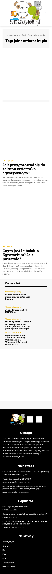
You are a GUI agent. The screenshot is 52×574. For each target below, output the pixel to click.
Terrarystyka (9, 160)
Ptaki (5, 517)
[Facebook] (30, 419)
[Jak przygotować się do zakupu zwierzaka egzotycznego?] (26, 130)
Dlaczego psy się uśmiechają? (16, 506)
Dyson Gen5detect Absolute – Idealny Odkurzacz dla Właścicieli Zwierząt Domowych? (16, 340)
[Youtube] (39, 419)
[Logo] (26, 13)
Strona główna (13, 35)
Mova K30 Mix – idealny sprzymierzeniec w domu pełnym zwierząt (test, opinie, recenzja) (18, 325)
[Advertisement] (26, 74)
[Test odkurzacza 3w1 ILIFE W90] (40, 309)
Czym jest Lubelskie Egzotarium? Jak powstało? (21, 254)
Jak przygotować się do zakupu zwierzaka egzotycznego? (24, 168)
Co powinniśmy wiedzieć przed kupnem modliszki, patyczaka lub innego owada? (25, 522)
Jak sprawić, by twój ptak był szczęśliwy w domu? (25, 514)
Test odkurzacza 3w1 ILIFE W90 (16, 310)
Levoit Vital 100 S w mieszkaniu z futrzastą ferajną (17, 296)
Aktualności (8, 246)
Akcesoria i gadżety (13, 292)
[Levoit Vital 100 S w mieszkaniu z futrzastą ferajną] (40, 295)
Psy (4, 510)
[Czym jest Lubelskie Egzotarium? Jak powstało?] (26, 216)
